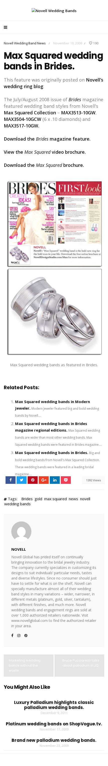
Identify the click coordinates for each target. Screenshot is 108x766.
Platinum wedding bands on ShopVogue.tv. (54, 724)
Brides (27, 498)
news (73, 498)
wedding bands (17, 504)
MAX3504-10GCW (23, 119)
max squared (55, 498)
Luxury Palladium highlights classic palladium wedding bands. (54, 704)
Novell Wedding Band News (25, 43)
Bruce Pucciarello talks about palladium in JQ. (80, 663)
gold (38, 498)
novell (85, 498)
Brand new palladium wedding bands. (54, 740)
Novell (18, 549)
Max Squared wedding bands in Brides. (51, 452)
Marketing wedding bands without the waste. (24, 665)
